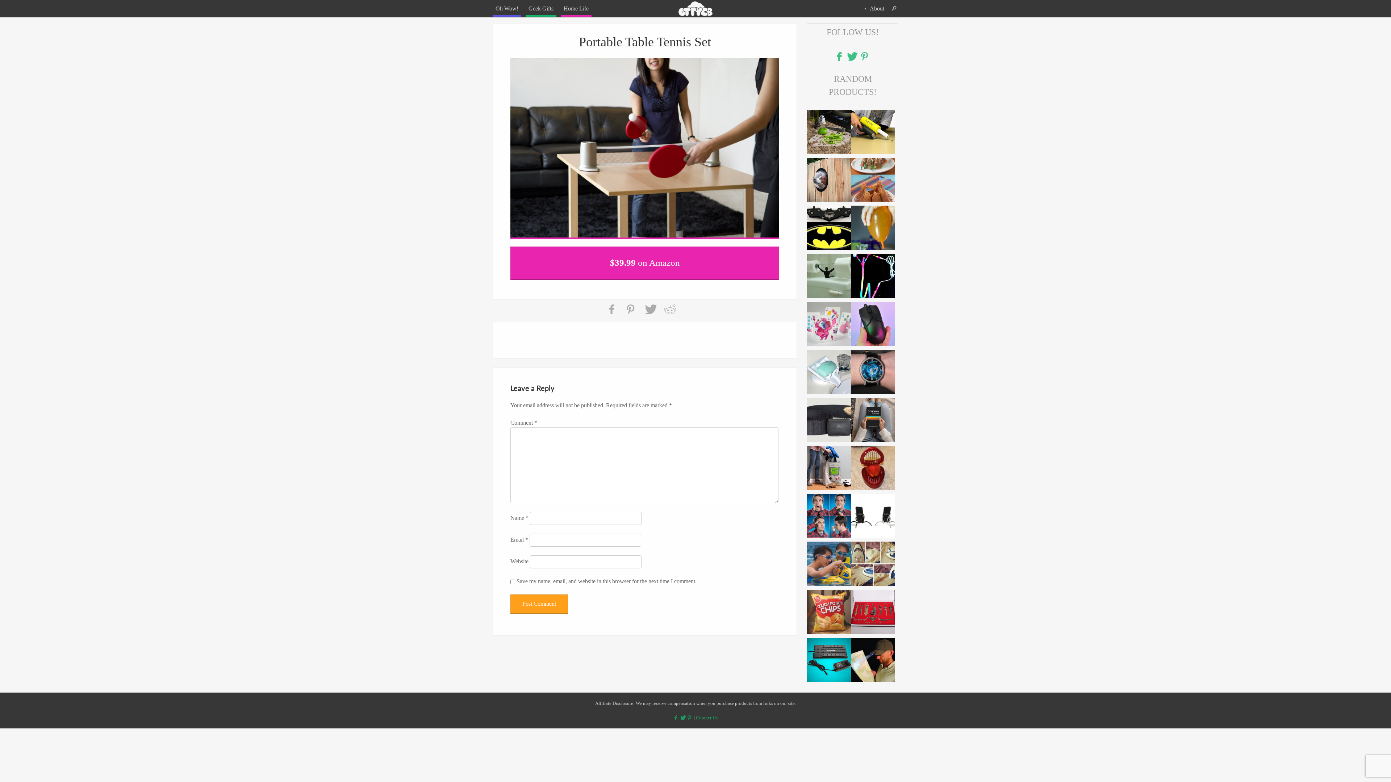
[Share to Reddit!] (670, 305)
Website (519, 557)
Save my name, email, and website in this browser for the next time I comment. (607, 576)
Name (519, 513)
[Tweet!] (650, 305)
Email (519, 535)
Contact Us (707, 717)
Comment (523, 418)
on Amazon (645, 260)
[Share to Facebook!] (612, 305)
